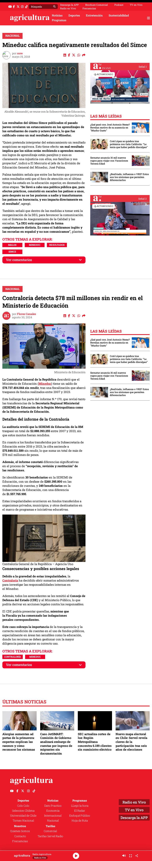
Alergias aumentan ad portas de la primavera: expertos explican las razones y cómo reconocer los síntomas (18, 742)
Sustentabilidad (119, 15)
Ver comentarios (19, 260)
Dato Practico (53, 805)
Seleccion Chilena (23, 810)
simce (12, 251)
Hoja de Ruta (80, 820)
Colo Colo (23, 805)
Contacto (20, 836)
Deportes (74, 15)
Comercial (50, 831)
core (20, 53)
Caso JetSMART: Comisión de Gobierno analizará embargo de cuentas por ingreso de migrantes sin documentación (56, 743)
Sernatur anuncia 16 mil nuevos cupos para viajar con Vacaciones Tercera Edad (109, 160)
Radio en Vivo (68, 8)
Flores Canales (26, 314)
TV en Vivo (136, 5)
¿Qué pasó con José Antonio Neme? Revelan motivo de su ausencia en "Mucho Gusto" (110, 127)
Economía (53, 810)
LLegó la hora (79, 805)
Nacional (12, 35)
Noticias (57, 15)
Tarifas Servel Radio (50, 836)
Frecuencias (89, 8)
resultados (57, 244)
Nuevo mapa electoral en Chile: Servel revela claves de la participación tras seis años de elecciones (131, 742)
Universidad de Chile (23, 815)
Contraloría (10, 580)
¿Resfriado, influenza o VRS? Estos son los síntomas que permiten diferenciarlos (129, 177)
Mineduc (34, 244)
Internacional (53, 815)
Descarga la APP (69, 4)
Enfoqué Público (79, 815)
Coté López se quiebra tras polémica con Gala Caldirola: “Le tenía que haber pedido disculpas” (129, 144)
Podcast (118, 5)
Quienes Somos (20, 831)
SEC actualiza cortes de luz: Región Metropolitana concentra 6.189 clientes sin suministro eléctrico (95, 742)
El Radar (79, 810)
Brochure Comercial (96, 5)
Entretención (94, 15)
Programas (59, 20)
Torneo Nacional (23, 820)
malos (12, 244)
